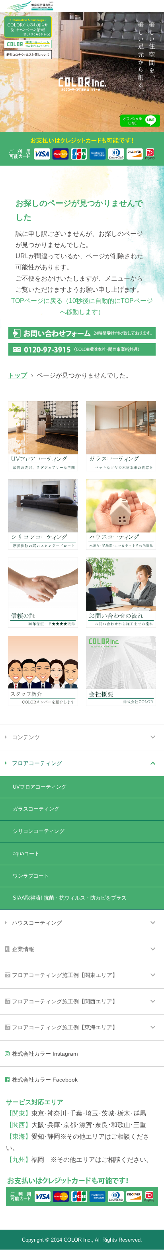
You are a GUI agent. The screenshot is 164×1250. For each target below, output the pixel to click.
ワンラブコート (31, 876)
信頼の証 (43, 593)
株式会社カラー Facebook (45, 1079)
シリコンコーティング (43, 514)
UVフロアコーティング (43, 436)
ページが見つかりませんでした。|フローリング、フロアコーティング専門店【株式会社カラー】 (82, 84)
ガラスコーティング (121, 436)
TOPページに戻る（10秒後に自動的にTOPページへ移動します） (82, 306)
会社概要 (121, 671)
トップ (17, 375)
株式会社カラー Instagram (45, 1053)
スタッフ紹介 (43, 671)
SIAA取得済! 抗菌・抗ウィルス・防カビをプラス (70, 898)
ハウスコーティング (121, 514)
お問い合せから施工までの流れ (121, 593)
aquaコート (26, 853)
